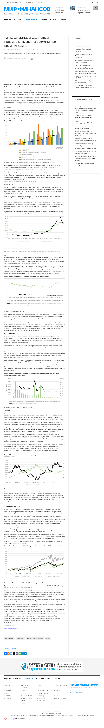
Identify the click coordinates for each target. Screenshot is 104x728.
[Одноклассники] (8, 653)
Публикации (31, 20)
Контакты (39, 2)
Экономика (8, 690)
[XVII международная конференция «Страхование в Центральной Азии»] (52, 667)
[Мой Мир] (22, 653)
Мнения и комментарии (58, 692)
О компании (29, 2)
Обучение (63, 20)
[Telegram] (11, 653)
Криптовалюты (25, 693)
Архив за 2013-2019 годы (77, 693)
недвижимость (9, 638)
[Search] (97, 2)
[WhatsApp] (19, 653)
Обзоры (39, 688)
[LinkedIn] (25, 653)
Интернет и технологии (8, 697)
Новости (18, 20)
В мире (23, 690)
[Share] (92, 2)
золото (48, 638)
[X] (14, 653)
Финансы (7, 688)
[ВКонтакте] (5, 653)
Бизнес (6, 693)
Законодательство (10, 685)
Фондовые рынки (26, 695)
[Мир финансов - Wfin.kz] (27, 11)
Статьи (39, 685)
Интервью (57, 688)
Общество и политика (24, 687)
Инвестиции (20, 638)
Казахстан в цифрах (60, 698)
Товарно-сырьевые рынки (26, 699)
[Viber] (17, 653)
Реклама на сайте (48, 20)
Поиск (23, 703)
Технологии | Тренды (60, 685)
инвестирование (38, 638)
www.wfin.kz (51, 715)
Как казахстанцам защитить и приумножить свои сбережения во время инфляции (30, 41)
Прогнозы (57, 695)
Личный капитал (42, 693)
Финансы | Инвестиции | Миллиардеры (41, 698)
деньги (29, 638)
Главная (7, 20)
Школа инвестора (42, 690)
